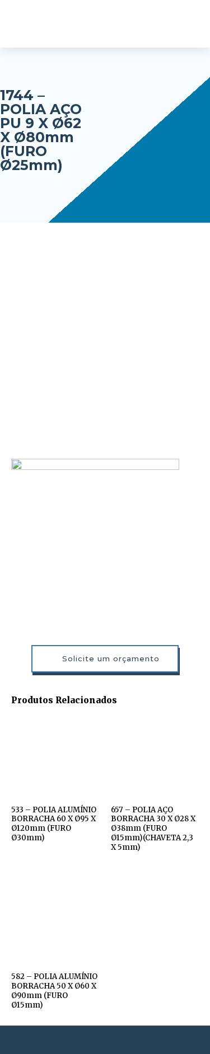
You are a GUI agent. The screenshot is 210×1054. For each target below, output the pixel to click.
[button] (188, 23)
